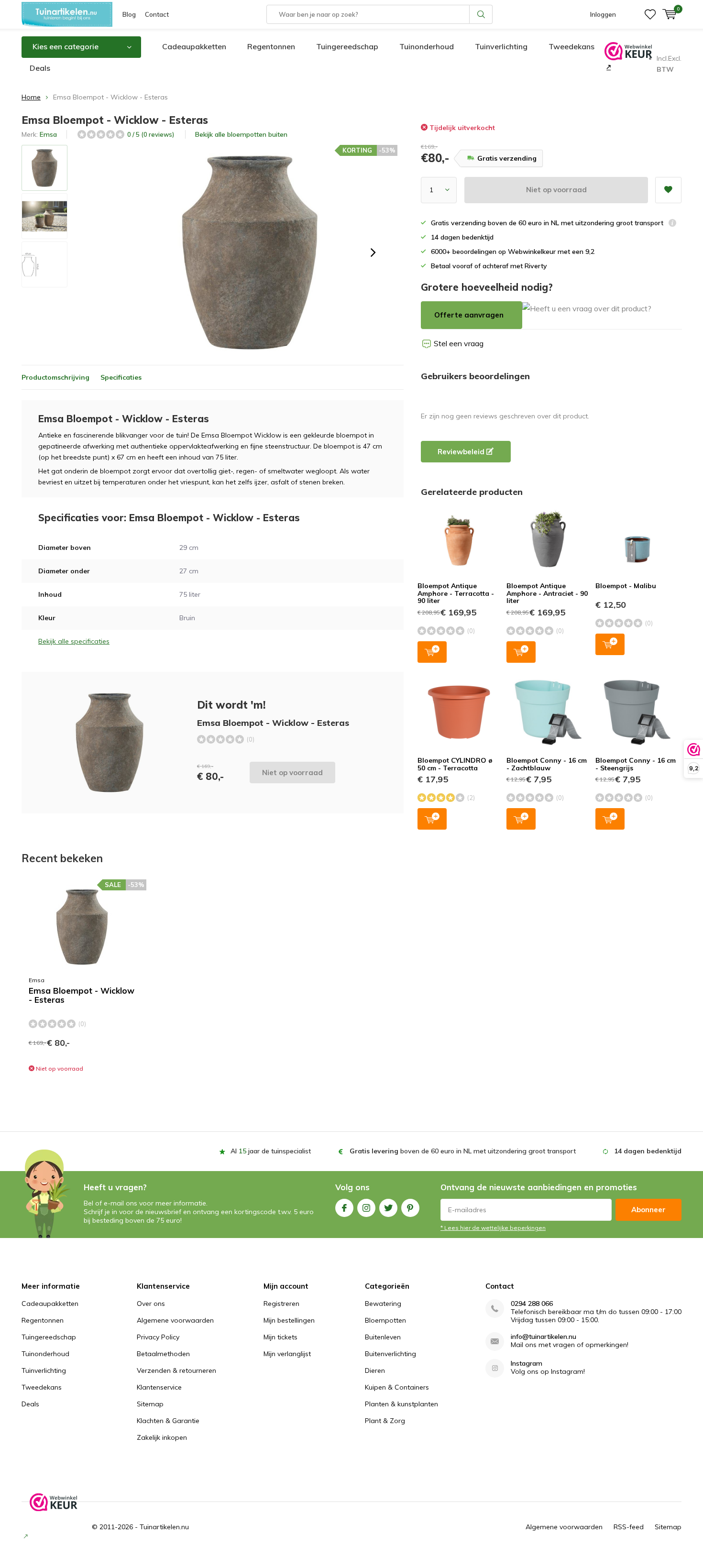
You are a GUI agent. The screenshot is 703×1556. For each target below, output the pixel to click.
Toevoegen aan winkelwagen (432, 652)
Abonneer (648, 1209)
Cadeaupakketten (194, 46)
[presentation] (373, 252)
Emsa (48, 134)
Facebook (344, 1208)
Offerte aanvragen (469, 314)
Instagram (366, 1208)
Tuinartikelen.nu (164, 1527)
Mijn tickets (280, 1337)
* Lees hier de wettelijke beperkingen (493, 1227)
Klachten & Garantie (168, 1420)
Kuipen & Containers (397, 1387)
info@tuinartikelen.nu (543, 1337)
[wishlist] (650, 14)
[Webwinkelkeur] (607, 67)
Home (31, 97)
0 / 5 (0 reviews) (150, 134)
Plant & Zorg (385, 1420)
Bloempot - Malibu (625, 585)
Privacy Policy (158, 1337)
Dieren (375, 1370)
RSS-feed (629, 1527)
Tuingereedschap (347, 46)
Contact (157, 14)
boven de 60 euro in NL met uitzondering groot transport (463, 1151)
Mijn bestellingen (289, 1320)
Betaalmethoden (163, 1353)
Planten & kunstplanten (401, 1404)
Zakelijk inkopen (162, 1437)
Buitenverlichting (390, 1353)
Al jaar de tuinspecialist (271, 1151)
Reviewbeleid (462, 451)
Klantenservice (159, 1387)
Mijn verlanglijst (287, 1353)
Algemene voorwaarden (175, 1320)
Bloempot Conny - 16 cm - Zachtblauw (546, 764)
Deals (40, 68)
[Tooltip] (672, 224)
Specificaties (121, 377)
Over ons (151, 1303)
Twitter (388, 1208)
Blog (129, 14)
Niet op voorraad (556, 189)
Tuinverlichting (501, 46)
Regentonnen (271, 46)
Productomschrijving (55, 377)
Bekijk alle (241, 134)
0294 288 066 (532, 1304)
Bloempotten (385, 1320)
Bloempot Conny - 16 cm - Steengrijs (635, 764)
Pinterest (410, 1208)
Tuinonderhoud (426, 46)
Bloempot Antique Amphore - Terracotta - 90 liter (455, 593)
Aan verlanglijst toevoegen (668, 190)
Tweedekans (571, 46)
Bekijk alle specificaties (74, 641)
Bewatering (383, 1303)
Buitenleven (383, 1337)
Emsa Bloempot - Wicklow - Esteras (81, 995)
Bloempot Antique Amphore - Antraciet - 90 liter (547, 593)
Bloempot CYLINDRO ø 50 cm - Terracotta (455, 764)
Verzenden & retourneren (176, 1370)
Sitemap (150, 1404)
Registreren (281, 1303)
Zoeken (481, 14)
